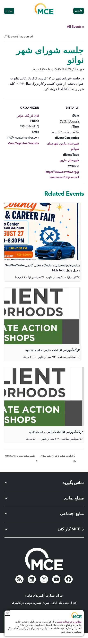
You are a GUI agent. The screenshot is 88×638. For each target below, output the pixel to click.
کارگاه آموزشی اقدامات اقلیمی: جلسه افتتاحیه (52, 350)
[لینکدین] (32, 579)
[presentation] (42, 231)
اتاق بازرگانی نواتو (28, 116)
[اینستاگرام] (44, 579)
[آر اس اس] (19, 579)
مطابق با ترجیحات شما (70, 622)
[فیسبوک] (68, 579)
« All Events (75, 27)
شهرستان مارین (69, 143)
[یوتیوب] (56, 579)
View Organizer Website (23, 143)
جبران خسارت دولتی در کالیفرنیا (30, 603)
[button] (7, 613)
